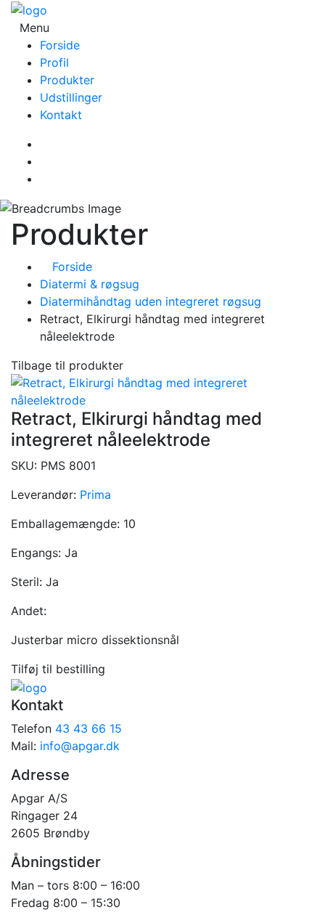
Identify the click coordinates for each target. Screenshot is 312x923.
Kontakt (61, 114)
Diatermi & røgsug (89, 284)
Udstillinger (71, 97)
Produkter (67, 80)
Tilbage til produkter (67, 365)
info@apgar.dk (80, 746)
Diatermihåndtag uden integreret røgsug (150, 301)
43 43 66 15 (88, 728)
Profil (54, 62)
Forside (60, 45)
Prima (95, 494)
